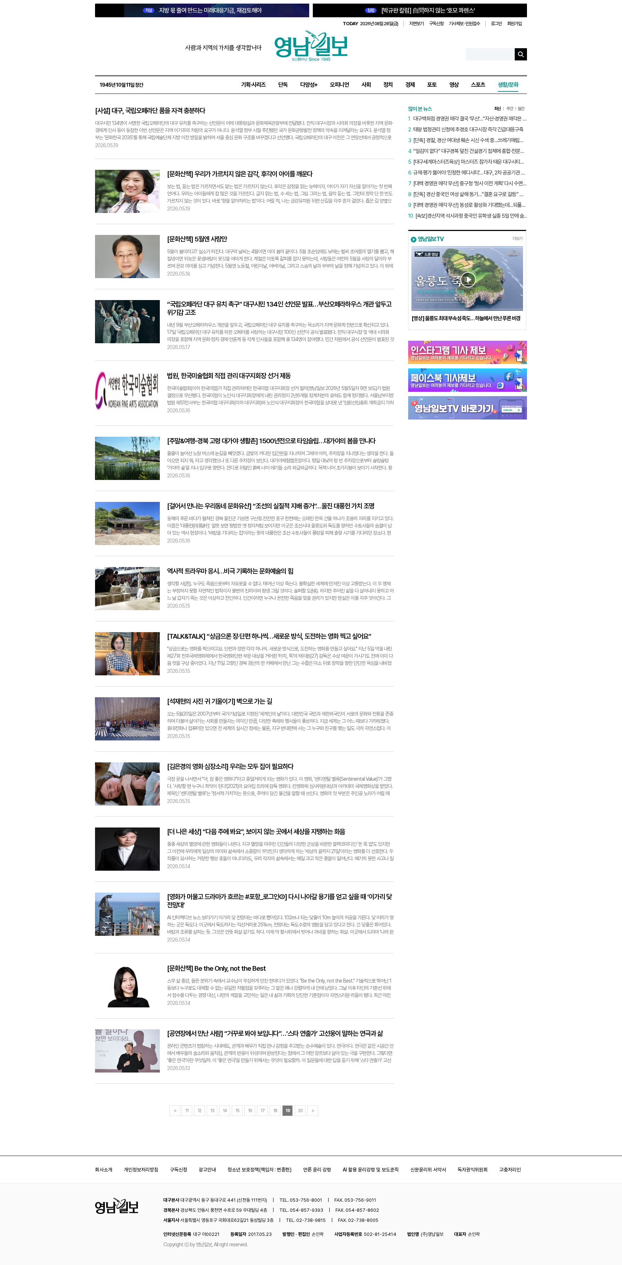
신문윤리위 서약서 (428, 1170)
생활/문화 (508, 84)
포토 (432, 84)
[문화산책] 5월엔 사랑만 (197, 239)
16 (250, 1110)
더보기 (517, 238)
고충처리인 (510, 1170)
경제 (410, 84)
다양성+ (308, 84)
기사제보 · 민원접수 (464, 23)
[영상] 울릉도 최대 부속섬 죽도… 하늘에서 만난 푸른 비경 (465, 318)
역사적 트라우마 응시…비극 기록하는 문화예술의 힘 (230, 571)
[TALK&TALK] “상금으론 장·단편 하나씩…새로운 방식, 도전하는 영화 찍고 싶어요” (269, 636)
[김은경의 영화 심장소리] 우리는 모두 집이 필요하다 (230, 766)
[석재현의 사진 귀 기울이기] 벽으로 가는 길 (219, 701)
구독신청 (436, 23)
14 (225, 1110)
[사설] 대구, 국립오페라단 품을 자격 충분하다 (150, 110)
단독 (283, 84)
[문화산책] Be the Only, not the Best (216, 968)
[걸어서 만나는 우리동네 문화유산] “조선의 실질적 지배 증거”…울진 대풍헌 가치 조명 (270, 506)
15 (237, 1110)
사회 (366, 84)
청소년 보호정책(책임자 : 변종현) (259, 1170)
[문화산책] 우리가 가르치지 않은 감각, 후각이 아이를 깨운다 (239, 174)
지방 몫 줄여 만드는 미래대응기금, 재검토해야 (203, 10)
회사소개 (103, 1170)
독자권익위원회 (473, 1170)
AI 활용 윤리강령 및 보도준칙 (371, 1170)
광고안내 (207, 1170)
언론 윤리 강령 (317, 1170)
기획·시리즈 (253, 84)
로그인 (496, 23)
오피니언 (339, 84)
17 (263, 1110)
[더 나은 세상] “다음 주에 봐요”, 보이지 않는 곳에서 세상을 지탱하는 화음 (256, 832)
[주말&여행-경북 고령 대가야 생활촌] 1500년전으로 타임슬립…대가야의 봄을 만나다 (271, 441)
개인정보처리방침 (141, 1170)
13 (212, 1110)
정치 (388, 84)
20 (300, 1110)
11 (186, 1110)
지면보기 (416, 23)
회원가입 (514, 23)
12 (199, 1110)
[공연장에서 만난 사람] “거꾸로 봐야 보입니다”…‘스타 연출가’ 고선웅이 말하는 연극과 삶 (275, 1033)
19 (287, 1110)
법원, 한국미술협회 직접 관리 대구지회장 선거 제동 (228, 376)
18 (275, 1110)
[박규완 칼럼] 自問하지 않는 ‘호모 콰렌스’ (421, 10)
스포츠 (478, 84)
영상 (454, 84)
